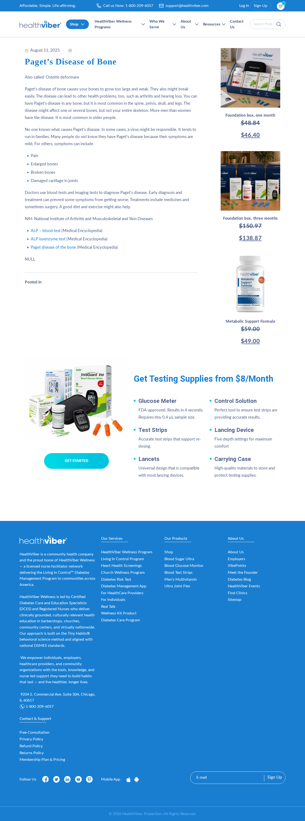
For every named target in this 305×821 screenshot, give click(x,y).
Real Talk (108, 606)
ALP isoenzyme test (48, 239)
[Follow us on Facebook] (45, 779)
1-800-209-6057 (139, 6)
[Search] (279, 24)
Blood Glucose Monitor (183, 566)
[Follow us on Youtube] (78, 779)
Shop (168, 552)
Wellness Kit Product (119, 613)
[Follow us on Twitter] (56, 779)
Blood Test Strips (178, 572)
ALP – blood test (46, 231)
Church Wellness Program (123, 572)
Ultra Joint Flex (177, 586)
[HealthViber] (40, 24)
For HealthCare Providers (122, 593)
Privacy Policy (31, 739)
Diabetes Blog (239, 579)
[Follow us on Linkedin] (67, 779)
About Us (236, 552)
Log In (244, 6)
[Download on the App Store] (129, 779)
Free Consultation (34, 732)
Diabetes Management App (123, 586)
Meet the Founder (243, 572)
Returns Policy (32, 753)
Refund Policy (31, 746)
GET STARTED (76, 461)
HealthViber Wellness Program (126, 552)
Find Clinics (237, 593)
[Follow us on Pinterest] (89, 779)
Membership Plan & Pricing (42, 760)
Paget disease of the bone (53, 247)
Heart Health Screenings (121, 566)
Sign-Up (260, 6)
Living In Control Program (122, 559)
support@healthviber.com (187, 6)
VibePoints (237, 566)
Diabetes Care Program (120, 620)
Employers (236, 559)
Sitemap (234, 600)
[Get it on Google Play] (136, 779)
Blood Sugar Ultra (179, 559)
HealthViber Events (244, 586)
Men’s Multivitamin (180, 579)
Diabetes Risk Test (116, 579)
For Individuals (113, 600)
